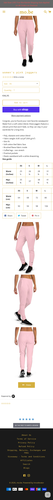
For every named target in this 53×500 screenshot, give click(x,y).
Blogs (27, 468)
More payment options (21, 115)
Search (26, 464)
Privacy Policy (26, 443)
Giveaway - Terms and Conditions (26, 457)
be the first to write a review (26, 425)
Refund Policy (26, 446)
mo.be (19, 482)
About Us (26, 435)
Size (5, 83)
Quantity (7, 90)
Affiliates (26, 460)
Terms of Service (26, 439)
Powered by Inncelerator (33, 482)
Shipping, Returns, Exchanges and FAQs (26, 451)
